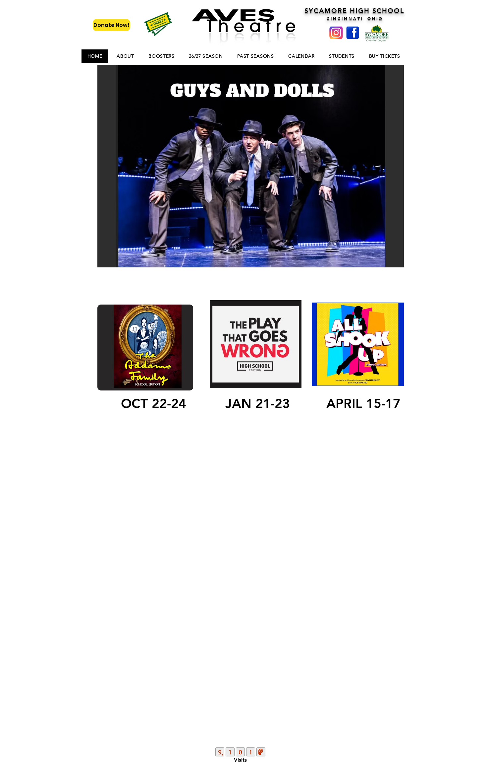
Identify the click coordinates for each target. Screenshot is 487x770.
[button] (250, 166)
